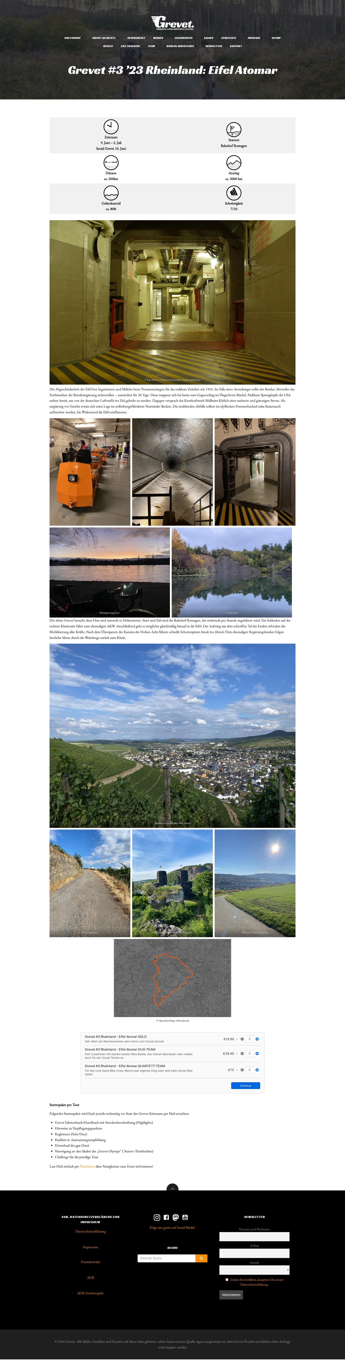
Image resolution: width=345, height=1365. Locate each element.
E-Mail (254, 1246)
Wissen (158, 38)
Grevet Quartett (104, 38)
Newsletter (213, 46)
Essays (208, 38)
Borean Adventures (180, 46)
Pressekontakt (90, 1261)
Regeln (108, 46)
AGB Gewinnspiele (90, 1293)
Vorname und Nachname (254, 1229)
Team (151, 46)
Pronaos (254, 38)
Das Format (72, 38)
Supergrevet (136, 38)
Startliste (228, 38)
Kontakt (236, 46)
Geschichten (183, 38)
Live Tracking (130, 46)
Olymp (276, 38)
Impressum (90, 1247)
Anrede (254, 1262)
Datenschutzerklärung (90, 1231)
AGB (90, 1277)
